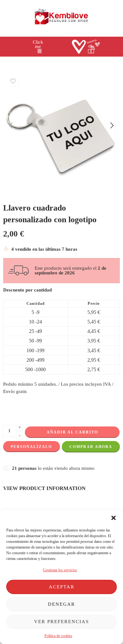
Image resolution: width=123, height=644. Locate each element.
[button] (113, 518)
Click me (38, 44)
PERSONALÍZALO (31, 447)
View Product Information (44, 488)
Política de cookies (58, 636)
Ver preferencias (61, 621)
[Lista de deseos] (13, 81)
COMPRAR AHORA (90, 447)
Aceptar (61, 586)
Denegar (61, 604)
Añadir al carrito (72, 432)
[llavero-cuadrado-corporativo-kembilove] (61, 131)
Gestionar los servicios (60, 570)
